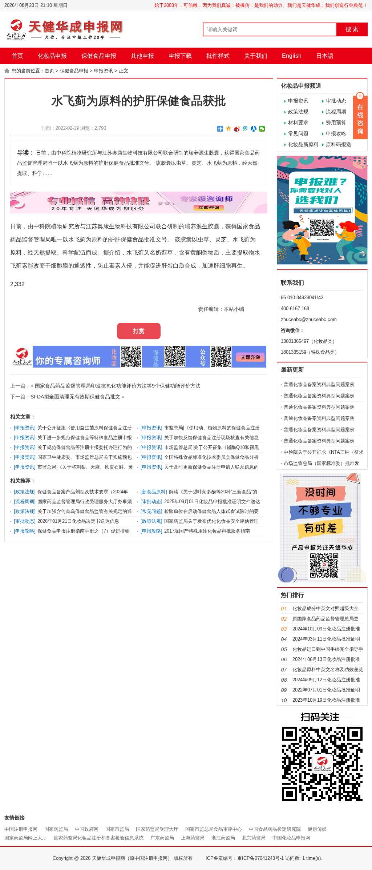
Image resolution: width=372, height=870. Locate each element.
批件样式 (218, 56)
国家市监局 (117, 829)
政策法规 (298, 112)
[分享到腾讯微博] (245, 129)
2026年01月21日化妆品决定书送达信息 (78, 521)
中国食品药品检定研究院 (275, 829)
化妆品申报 (52, 56)
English (292, 56)
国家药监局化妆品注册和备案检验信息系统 (98, 838)
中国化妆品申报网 (291, 838)
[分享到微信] (262, 129)
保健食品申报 (98, 56)
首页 (17, 56)
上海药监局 (193, 838)
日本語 (324, 56)
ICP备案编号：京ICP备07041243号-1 (245, 858)
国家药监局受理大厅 (157, 829)
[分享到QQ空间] (229, 129)
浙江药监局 (223, 838)
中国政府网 (86, 829)
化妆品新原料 (303, 144)
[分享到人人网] (254, 129)
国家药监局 (56, 829)
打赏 (139, 331)
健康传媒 (317, 829)
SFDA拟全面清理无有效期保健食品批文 (75, 397)
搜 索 (352, 29)
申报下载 (180, 56)
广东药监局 (162, 838)
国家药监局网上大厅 (25, 838)
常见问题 (298, 133)
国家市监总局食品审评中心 (213, 829)
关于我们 (255, 56)
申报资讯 (103, 70)
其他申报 (142, 56)
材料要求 (298, 122)
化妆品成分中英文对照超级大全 (325, 608)
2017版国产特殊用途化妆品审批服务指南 (207, 531)
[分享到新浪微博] (237, 129)
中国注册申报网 (20, 829)
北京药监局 (254, 838)
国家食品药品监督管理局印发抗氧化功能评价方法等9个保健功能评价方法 (118, 386)
